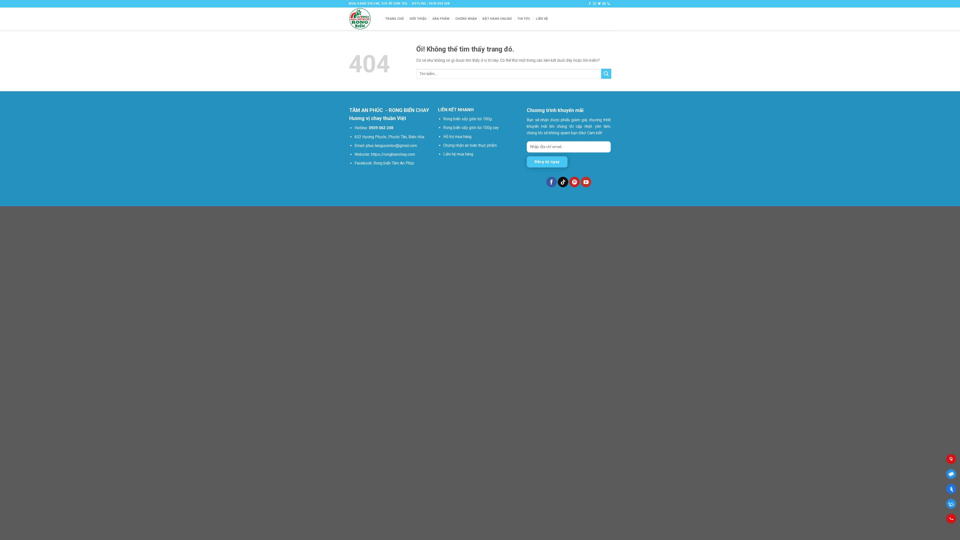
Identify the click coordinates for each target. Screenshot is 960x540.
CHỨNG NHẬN (466, 18)
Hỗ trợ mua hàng (457, 136)
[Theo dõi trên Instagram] (594, 4)
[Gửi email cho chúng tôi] (604, 4)
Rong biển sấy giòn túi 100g (467, 118)
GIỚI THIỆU (418, 18)
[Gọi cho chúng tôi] (608, 4)
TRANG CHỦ (394, 18)
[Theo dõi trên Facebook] (589, 4)
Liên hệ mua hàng (458, 154)
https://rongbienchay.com (393, 154)
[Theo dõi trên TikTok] (563, 182)
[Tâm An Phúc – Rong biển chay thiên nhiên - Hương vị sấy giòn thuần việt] (363, 19)
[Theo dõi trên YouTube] (586, 182)
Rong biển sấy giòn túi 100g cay (471, 127)
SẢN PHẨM (441, 18)
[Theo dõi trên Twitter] (599, 4)
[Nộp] (606, 73)
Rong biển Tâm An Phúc (393, 163)
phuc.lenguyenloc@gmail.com (391, 145)
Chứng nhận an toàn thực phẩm (470, 145)
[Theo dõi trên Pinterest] (574, 182)
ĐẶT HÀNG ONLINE (497, 18)
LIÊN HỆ (542, 18)
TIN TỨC (523, 18)
